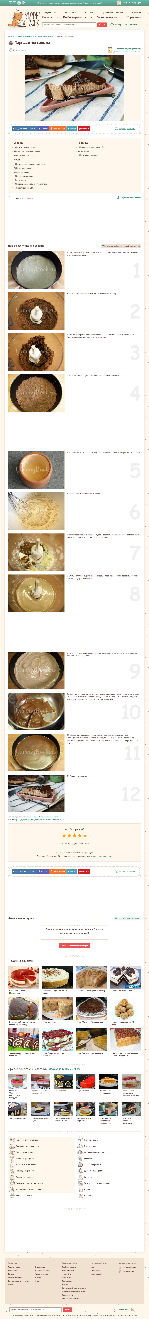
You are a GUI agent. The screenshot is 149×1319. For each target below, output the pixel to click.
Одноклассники (59, 129)
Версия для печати (127, 129)
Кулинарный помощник (112, 13)
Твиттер (73, 129)
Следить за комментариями (128, 919)
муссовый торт (28, 820)
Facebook (44, 129)
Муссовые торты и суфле (48, 817)
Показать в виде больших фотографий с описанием (122, 246)
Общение (89, 13)
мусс (20, 820)
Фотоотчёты (70, 13)
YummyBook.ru (24, 18)
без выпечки (40, 820)
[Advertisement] (74, 222)
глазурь (15, 820)
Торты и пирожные (30, 817)
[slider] (74, 835)
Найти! (102, 25)
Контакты (136, 13)
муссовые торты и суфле (55, 820)
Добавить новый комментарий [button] (74, 945)
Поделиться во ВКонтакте (25, 129)
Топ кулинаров (49, 13)
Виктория (20, 199)
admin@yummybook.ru (102, 856)
